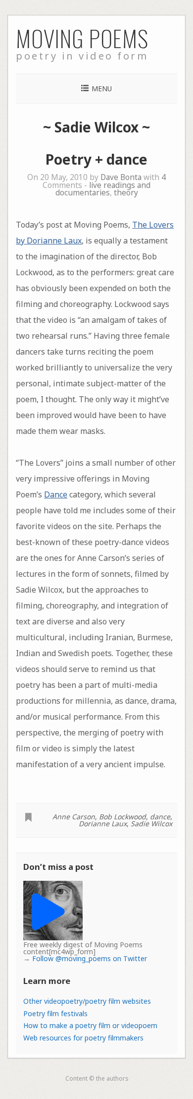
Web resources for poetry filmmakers (83, 1037)
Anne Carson (73, 816)
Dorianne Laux (103, 823)
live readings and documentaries (103, 189)
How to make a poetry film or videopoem (90, 1025)
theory (126, 192)
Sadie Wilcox (151, 823)
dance (160, 816)
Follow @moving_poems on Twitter (89, 958)
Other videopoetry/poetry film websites (87, 1001)
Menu (102, 88)
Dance (55, 494)
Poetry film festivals (55, 1013)
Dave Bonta (121, 177)
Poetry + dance (96, 159)
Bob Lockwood (122, 816)
